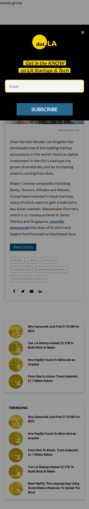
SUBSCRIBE (44, 109)
